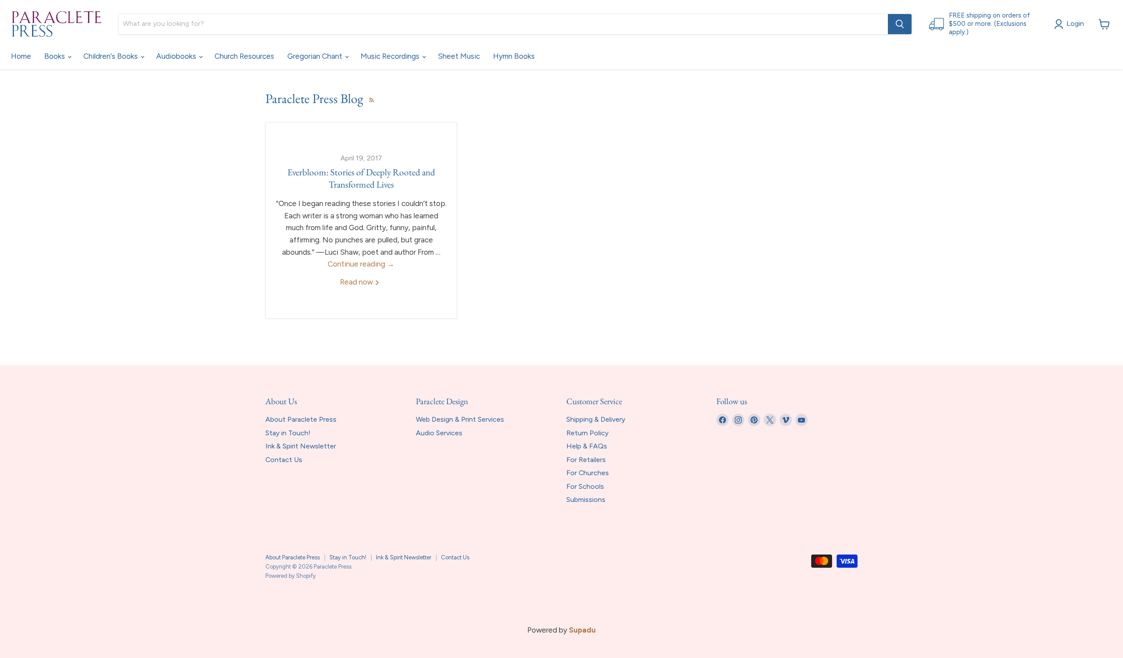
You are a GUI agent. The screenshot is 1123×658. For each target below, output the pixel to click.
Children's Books (111, 56)
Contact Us (283, 459)
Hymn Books (514, 56)
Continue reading (361, 264)
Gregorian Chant (315, 56)
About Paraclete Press (300, 419)
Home (21, 56)
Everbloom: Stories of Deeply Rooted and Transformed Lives (361, 178)
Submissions (585, 499)
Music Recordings (391, 56)
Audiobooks (177, 56)
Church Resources (244, 56)
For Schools (585, 486)
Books (55, 56)
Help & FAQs (586, 446)
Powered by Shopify (290, 576)
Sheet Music (459, 56)
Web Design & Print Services (460, 419)
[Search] (900, 24)
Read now (357, 281)
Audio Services (439, 433)
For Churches (587, 473)
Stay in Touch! (288, 433)
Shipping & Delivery (595, 419)
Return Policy (587, 433)
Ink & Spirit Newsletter (300, 446)
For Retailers (586, 459)
